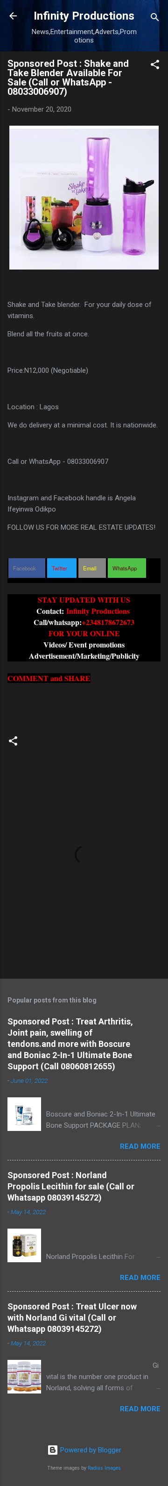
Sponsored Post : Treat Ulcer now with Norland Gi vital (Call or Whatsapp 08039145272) (72, 1317)
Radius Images (104, 1468)
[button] (155, 66)
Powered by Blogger (89, 1450)
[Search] (155, 19)
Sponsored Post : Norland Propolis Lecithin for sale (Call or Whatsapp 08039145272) (70, 1186)
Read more (140, 1146)
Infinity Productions (84, 15)
